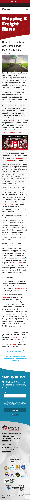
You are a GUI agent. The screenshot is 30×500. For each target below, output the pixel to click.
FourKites (5, 297)
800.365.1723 (15, 1)
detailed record (16, 263)
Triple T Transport (8, 204)
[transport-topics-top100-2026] (6, 480)
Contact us (13, 337)
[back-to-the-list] (15, 351)
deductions (6, 102)
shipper (14, 120)
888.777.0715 (6, 452)
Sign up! (15, 410)
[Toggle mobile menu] (27, 9)
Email (5, 392)
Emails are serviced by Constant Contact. (14, 405)
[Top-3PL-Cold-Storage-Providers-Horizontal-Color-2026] (6, 467)
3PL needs (12, 344)
